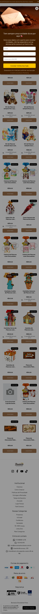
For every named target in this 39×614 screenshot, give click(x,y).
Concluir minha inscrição (20, 66)
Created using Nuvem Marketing (19, 73)
